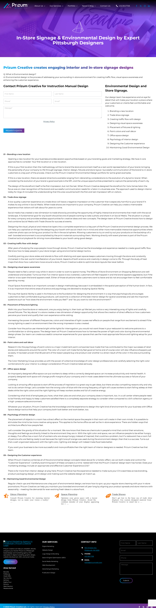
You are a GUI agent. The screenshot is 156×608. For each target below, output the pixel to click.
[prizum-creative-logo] (16, 4)
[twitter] (141, 6)
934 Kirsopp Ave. (91, 548)
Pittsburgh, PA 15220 (92, 550)
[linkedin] (149, 6)
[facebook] (136, 6)
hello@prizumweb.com (93, 562)
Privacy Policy (49, 121)
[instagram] (145, 6)
